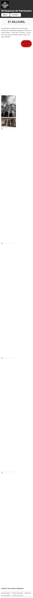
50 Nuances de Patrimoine (16, 10)
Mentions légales (5, 593)
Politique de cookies (17, 595)
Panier (17, 15)
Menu (6, 15)
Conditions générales (17, 593)
